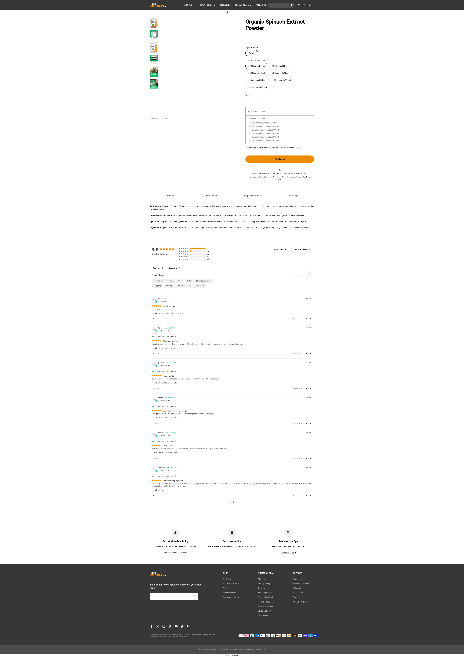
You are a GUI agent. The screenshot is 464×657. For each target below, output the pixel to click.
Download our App (231, 597)
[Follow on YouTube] (176, 626)
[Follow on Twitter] (157, 626)
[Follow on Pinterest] (170, 626)
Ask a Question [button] (283, 249)
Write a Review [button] (304, 249)
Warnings (293, 196)
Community (263, 615)
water (189, 281)
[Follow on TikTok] (182, 626)
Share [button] (157, 319)
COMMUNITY (225, 5)
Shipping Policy (265, 593)
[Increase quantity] (258, 100)
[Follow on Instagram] (163, 626)
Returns (296, 597)
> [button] (238, 502)
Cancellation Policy (266, 597)
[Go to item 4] (154, 84)
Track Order (298, 593)
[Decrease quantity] (249, 100)
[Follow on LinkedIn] (188, 626)
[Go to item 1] (154, 23)
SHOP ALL (188, 5)
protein (170, 281)
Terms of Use (263, 588)
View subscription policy (289, 147)
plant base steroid (203, 281)
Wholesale (297, 588)
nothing (168, 286)
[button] (307, 319)
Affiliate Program (300, 602)
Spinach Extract (157, 313)
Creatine (226, 588)
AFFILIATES (261, 5)
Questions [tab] (173, 268)
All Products (228, 579)
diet (189, 286)
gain (180, 281)
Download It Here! (288, 552)
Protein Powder (229, 593)
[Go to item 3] (154, 72)
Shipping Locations (266, 611)
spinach (180, 286)
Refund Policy (264, 602)
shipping (157, 286)
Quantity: (249, 95)
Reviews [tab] (156, 268)
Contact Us (297, 579)
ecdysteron (158, 281)
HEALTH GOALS (206, 5)
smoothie (200, 286)
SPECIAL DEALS (242, 5)
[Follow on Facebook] (151, 626)
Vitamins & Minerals (231, 584)
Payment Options (265, 606)
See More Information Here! (175, 553)
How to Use (211, 196)
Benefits (170, 196)
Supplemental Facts (252, 196)
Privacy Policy (264, 584)
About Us (262, 579)
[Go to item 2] (154, 35)
